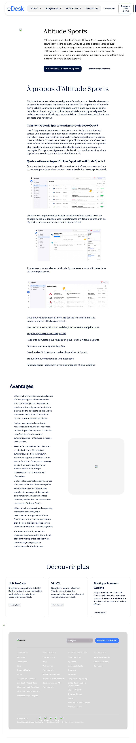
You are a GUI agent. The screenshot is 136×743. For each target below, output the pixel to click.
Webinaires (47, 666)
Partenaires (48, 670)
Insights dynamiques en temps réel (46, 333)
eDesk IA (72, 674)
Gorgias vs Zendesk (26, 678)
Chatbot (72, 670)
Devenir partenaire (51, 674)
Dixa (19, 666)
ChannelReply (23, 670)
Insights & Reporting (77, 678)
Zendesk (21, 657)
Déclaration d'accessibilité (73, 722)
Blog (44, 661)
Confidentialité (53, 722)
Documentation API (51, 683)
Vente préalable (75, 666)
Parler (71, 698)
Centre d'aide (49, 657)
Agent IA (72, 661)
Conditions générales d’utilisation (30, 722)
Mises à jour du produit (53, 678)
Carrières (98, 666)
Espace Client (74, 690)
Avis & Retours (75, 707)
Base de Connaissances (79, 702)
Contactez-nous (101, 661)
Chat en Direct (75, 694)
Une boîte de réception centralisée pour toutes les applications (63, 327)
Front (19, 674)
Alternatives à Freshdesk (29, 691)
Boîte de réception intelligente (77, 684)
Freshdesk (22, 661)
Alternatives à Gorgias (27, 695)
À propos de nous (102, 657)
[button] (109, 8)
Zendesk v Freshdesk (27, 683)
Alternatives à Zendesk (28, 687)
